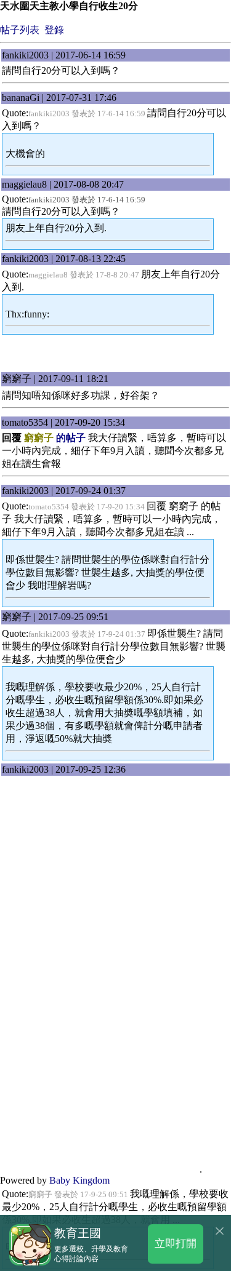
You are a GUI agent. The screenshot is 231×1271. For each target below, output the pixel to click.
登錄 (54, 30)
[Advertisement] (115, 353)
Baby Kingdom (79, 1180)
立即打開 (176, 1243)
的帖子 (55, 437)
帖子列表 (19, 30)
